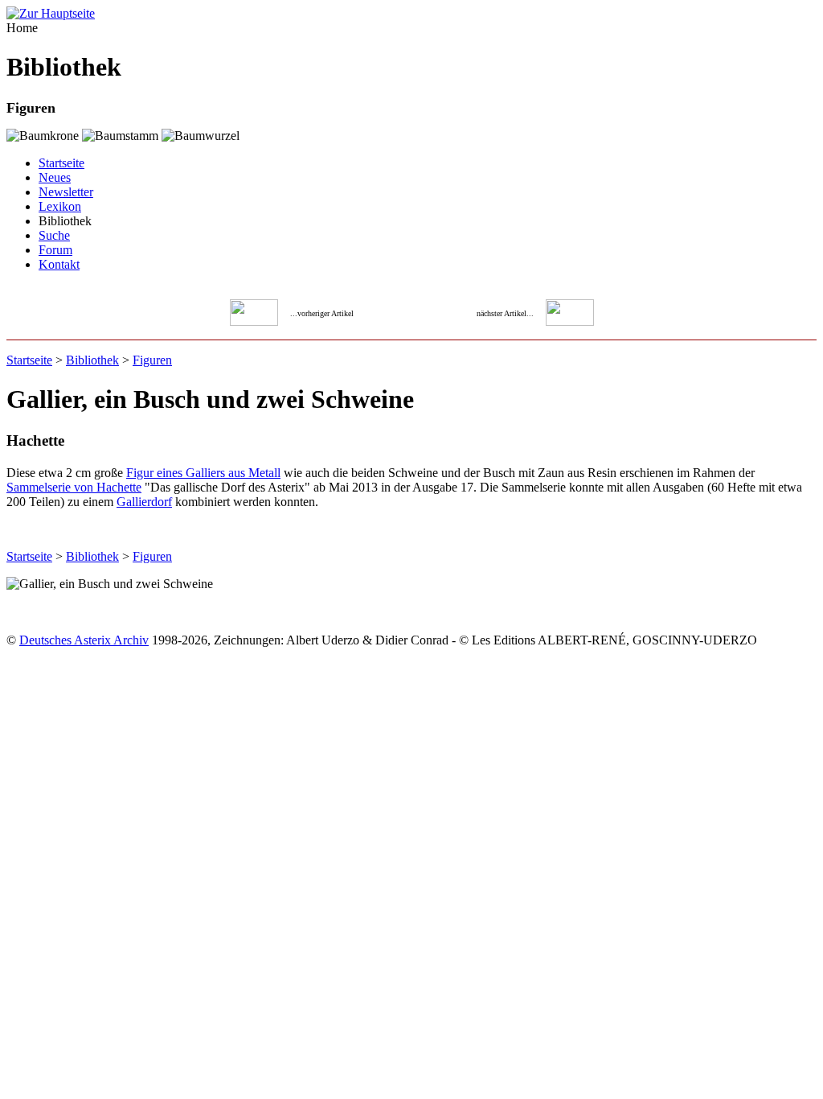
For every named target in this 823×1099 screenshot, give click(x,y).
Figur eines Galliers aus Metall (203, 473)
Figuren (152, 360)
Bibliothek (92, 360)
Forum (55, 250)
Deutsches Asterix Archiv (84, 640)
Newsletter (66, 192)
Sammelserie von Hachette (73, 487)
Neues (55, 177)
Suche (54, 235)
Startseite (61, 163)
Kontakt (59, 264)
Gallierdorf (144, 501)
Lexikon (60, 206)
